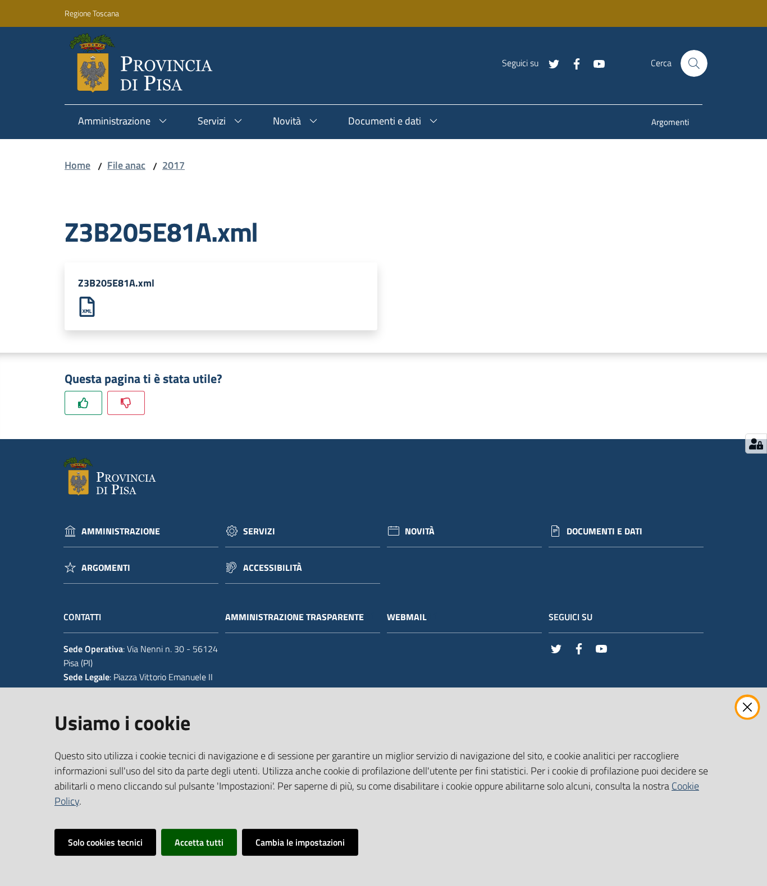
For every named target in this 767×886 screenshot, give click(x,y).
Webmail (407, 617)
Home (77, 165)
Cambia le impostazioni (300, 842)
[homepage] (146, 63)
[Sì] (83, 403)
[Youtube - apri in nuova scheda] (594, 63)
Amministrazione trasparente (294, 617)
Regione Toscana (92, 13)
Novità (420, 531)
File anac (126, 165)
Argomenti (105, 567)
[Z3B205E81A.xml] (87, 305)
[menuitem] (670, 123)
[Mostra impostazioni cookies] (756, 443)
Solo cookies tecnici (105, 842)
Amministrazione (120, 531)
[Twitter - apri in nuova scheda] (549, 63)
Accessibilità (272, 567)
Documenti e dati (604, 531)
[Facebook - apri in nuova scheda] (572, 63)
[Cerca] (694, 63)
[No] (126, 403)
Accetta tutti (199, 842)
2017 (173, 165)
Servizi (259, 531)
